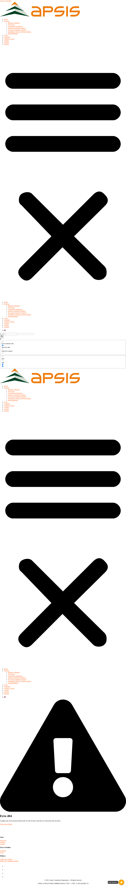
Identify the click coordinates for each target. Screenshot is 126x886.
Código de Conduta (6, 859)
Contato (6, 40)
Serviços (6, 21)
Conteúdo (7, 37)
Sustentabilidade (13, 33)
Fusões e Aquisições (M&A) (17, 28)
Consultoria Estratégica (15, 26)
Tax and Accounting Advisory (17, 30)
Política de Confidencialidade (9, 861)
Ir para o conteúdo (5, 1)
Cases (6, 35)
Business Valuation (14, 23)
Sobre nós (3, 840)
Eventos (6, 44)
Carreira (6, 42)
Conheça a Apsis (9, 39)
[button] (63, 173)
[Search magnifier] (2, 336)
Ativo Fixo (11, 25)
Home (6, 19)
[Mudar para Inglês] (5, 330)
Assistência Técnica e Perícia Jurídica (19, 32)
